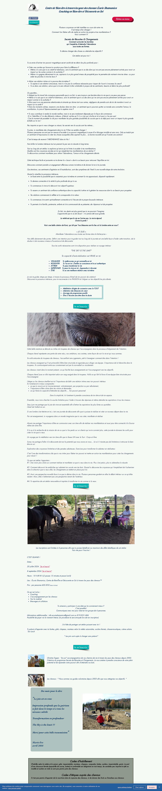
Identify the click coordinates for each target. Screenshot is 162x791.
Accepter (152, 787)
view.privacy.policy (14, 788)
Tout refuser (139, 787)
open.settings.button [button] (125, 787)
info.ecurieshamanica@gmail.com (61, 615)
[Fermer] (159, 787)
